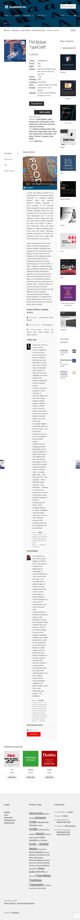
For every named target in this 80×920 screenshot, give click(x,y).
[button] (23, 42)
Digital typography (34, 837)
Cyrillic (53, 129)
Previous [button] (24, 170)
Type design (43, 875)
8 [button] (36, 184)
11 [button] (40, 184)
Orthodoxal (39, 865)
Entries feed (8, 817)
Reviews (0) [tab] (8, 159)
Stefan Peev (38, 141)
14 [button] (44, 184)
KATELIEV (42, 721)
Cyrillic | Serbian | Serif (38, 30)
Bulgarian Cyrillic (45, 129)
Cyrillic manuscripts (43, 829)
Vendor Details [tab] (9, 171)
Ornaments (32, 865)
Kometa (39, 713)
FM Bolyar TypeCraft (38, 540)
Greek (50, 131)
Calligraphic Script (43, 822)
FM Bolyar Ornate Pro (41, 538)
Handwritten (39, 852)
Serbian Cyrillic (37, 134)
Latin (35, 857)
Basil (43, 713)
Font (39, 840)
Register (7, 812)
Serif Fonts (40, 126)
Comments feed (9, 820)
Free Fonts (40, 15)
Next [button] (55, 170)
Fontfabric (44, 840)
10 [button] (39, 184)
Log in (6, 815)
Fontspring (33, 734)
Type (34, 876)
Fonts (35, 131)
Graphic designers (42, 849)
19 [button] (51, 184)
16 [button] (47, 184)
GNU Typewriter (70, 826)
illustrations (32, 855)
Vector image (41, 888)
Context (40, 825)
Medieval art (41, 860)
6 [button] (33, 184)
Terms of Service (10, 903)
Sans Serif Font (33, 868)
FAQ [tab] (5, 165)
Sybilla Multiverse (37, 715)
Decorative (32, 834)
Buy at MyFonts (36, 103)
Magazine (40, 857)
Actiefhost (15, 913)
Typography (27, 15)
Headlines (46, 852)
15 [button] (46, 184)
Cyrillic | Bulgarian (41, 119)
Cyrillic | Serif (42, 124)
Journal (16, 15)
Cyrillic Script (15, 30)
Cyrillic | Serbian (25, 30)
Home (6, 15)
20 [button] (52, 184)
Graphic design (42, 131)
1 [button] (27, 184)
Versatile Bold (40, 711)
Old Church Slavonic (43, 862)
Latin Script (32, 126)
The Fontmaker (47, 134)
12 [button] (42, 184)
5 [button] (32, 184)
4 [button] (31, 184)
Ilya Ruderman (41, 855)
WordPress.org (9, 823)
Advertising (36, 129)
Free (38, 844)
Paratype (46, 865)
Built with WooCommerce (25, 903)
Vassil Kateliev (33, 888)
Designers (47, 834)
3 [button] (29, 184)
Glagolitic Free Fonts (64, 822)
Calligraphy (33, 825)
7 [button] (35, 184)
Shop (6, 23)
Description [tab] (8, 153)
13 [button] (43, 184)
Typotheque (47, 885)
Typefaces (37, 136)
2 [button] (28, 184)
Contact (70, 812)
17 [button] (48, 184)
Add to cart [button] (11, 777)
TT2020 (65, 816)
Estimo (38, 719)
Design (31, 131)
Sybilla (37, 717)
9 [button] (37, 184)
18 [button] (50, 184)
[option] (40, 171)
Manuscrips (32, 860)
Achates (42, 719)
